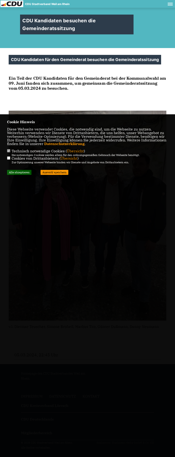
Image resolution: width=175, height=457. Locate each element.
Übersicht (75, 151)
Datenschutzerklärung (64, 143)
